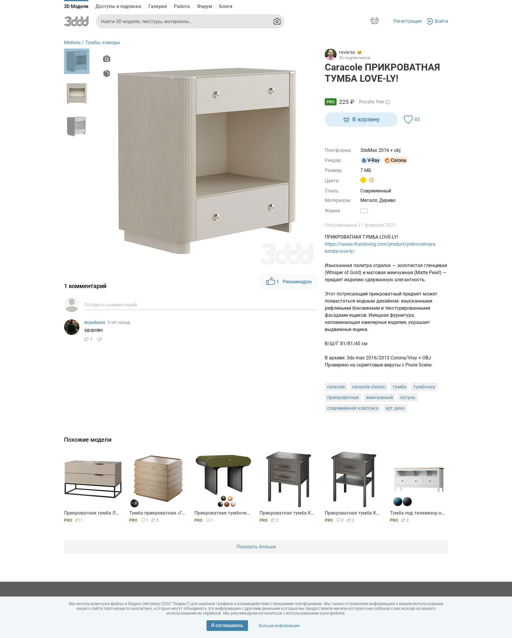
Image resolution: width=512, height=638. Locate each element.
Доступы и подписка (118, 6)
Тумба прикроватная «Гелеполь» (157, 513)
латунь (407, 397)
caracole (336, 387)
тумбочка (424, 387)
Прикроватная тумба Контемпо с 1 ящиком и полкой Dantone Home (353, 513)
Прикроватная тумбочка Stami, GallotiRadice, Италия (222, 513)
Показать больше (256, 546)
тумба (399, 387)
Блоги (225, 6)
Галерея (157, 6)
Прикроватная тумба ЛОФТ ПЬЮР (92, 513)
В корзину (366, 119)
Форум (204, 6)
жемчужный (379, 397)
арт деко (395, 408)
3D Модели (76, 6)
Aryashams (94, 322)
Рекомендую (294, 282)
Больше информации (279, 625)
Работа (182, 6)
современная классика (352, 408)
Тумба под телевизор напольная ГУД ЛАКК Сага (418, 513)
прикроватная (343, 397)
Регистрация (407, 21)
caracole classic (368, 387)
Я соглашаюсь (227, 625)
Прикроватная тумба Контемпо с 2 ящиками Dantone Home (288, 513)
